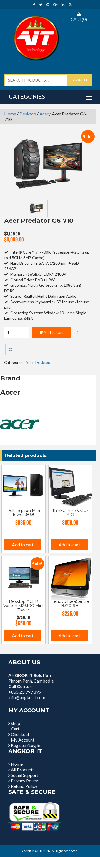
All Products (22, 769)
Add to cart (53, 332)
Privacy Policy (24, 780)
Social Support (24, 775)
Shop (15, 723)
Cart (15, 728)
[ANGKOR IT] (36, 37)
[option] (48, 166)
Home (10, 113)
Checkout (20, 734)
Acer (44, 113)
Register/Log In (25, 745)
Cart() (79, 19)
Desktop (27, 113)
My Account (22, 739)
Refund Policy (24, 786)
